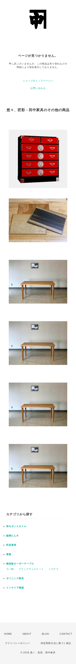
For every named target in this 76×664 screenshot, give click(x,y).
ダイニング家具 (15, 578)
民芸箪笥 (11, 545)
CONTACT (66, 634)
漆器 (8, 554)
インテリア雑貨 (15, 587)
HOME (8, 634)
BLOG (45, 634)
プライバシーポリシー (17, 643)
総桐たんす (12, 535)
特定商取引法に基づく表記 (56, 643)
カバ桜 (10, 569)
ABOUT (26, 634)
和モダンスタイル (16, 526)
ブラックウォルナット (31, 569)
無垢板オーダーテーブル (20, 563)
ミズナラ (54, 569)
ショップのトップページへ (38, 80)
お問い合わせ (38, 88)
